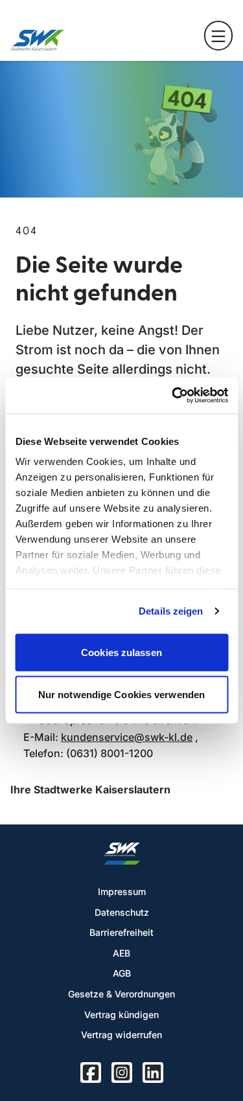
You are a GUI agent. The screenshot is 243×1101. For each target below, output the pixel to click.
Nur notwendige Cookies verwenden (121, 694)
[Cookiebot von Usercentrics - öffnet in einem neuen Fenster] (173, 395)
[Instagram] (121, 1072)
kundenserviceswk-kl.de (126, 737)
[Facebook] (90, 1072)
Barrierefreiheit (121, 932)
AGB (122, 973)
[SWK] (37, 40)
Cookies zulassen (121, 651)
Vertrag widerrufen (121, 1034)
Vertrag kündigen (121, 1014)
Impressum (122, 891)
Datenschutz (122, 912)
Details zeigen (171, 611)
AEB (121, 953)
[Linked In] (153, 1072)
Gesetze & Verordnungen (121, 993)
